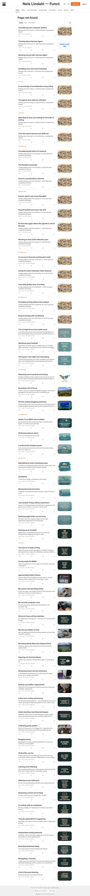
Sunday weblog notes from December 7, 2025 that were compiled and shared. (35, 288)
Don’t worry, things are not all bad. (28, 435)
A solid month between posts (30, 445)
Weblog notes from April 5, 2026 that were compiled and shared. (35, 137)
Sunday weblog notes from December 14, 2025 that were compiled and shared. (35, 274)
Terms (48, 887)
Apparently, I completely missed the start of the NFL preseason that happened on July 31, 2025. (34, 533)
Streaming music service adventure (32, 671)
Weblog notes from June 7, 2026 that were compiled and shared (35, 72)
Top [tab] (26, 22)
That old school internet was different (33, 134)
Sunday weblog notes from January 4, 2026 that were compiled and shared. (34, 243)
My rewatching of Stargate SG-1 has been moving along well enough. (36, 619)
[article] (45, 32)
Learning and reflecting (27, 767)
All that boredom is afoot (28, 433)
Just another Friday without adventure (33, 503)
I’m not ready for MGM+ (27, 561)
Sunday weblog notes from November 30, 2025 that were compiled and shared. (35, 305)
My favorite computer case (29, 602)
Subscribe (75, 4)
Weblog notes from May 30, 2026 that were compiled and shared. (35, 103)
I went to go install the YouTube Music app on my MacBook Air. (36, 660)
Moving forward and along (29, 489)
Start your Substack (41, 891)
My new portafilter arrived (28, 630)
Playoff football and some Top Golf (32, 210)
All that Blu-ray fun (25, 753)
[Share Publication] (68, 4)
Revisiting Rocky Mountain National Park (34, 644)
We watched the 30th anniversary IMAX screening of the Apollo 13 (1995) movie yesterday (35, 423)
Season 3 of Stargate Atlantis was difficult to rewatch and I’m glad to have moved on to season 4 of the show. (36, 506)
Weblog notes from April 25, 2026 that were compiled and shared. (36, 123)
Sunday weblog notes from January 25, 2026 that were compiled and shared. (34, 199)
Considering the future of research (32, 151)
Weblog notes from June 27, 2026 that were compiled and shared (35, 31)
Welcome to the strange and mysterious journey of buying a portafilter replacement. (36, 688)
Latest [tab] (21, 22)
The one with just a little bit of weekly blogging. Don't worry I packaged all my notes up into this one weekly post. (36, 391)
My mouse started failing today (30, 589)
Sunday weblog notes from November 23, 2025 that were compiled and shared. (35, 319)
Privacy (44, 887)
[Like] (19, 36)
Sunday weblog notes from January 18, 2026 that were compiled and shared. (34, 213)
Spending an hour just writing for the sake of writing (36, 119)
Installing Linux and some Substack (32, 69)
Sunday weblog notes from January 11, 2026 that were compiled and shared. (34, 229)
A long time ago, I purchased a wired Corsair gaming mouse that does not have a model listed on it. (36, 592)
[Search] (64, 4)
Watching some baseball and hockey (33, 374)
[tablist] (27, 22)
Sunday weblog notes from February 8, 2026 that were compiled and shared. (35, 168)
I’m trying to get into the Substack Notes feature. (33, 849)
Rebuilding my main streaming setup (33, 463)
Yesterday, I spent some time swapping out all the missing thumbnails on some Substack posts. (35, 836)
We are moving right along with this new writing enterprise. (36, 783)
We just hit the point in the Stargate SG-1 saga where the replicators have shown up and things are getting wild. (35, 729)
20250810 (22, 477)
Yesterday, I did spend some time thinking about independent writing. (36, 822)
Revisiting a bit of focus (27, 388)
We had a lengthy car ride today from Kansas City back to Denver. (35, 808)
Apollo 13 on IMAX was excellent (31, 419)
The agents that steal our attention (32, 100)
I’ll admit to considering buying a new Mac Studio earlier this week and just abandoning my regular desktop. (36, 466)
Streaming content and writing (30, 793)
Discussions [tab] (31, 22)
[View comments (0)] (31, 36)
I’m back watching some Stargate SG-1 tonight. (32, 795)
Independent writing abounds (30, 833)
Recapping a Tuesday (27, 859)
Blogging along (24, 739)
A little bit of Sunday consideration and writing (32, 479)
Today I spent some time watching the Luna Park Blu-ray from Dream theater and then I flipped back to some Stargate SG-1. (36, 756)
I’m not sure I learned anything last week (34, 257)
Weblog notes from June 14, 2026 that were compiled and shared (35, 58)
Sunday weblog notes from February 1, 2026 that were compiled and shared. (35, 182)
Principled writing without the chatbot (33, 302)
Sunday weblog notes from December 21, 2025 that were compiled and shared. (35, 260)
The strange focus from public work (32, 329)
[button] (17, 10)
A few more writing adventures (30, 698)
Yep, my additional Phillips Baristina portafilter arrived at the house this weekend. (36, 633)
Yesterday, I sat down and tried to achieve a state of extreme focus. (36, 492)
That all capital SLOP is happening (32, 819)
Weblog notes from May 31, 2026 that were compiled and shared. (35, 89)
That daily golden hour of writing (31, 285)
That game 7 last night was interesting (33, 357)
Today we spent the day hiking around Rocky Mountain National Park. (35, 647)
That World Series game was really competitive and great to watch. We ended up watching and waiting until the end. (36, 360)
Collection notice (55, 887)
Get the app (52, 891)
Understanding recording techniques (33, 712)
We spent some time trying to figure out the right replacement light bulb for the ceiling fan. (33, 520)
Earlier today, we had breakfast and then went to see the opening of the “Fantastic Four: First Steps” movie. (35, 578)
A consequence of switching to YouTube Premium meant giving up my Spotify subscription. (35, 674)
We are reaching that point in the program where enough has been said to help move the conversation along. (36, 770)
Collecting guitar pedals (28, 726)
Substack (38, 894)
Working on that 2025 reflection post (33, 240)
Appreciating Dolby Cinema (29, 575)
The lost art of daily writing (29, 548)
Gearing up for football (27, 530)
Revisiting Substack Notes (28, 846)
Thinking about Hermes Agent (30, 41)
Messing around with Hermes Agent (32, 55)
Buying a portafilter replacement (31, 685)
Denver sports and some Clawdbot (32, 196)
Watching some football (28, 343)
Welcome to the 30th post (28, 780)
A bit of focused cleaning (28, 872)
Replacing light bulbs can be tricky (32, 516)
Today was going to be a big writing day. (30, 875)
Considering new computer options (32, 28)
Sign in (84, 4)
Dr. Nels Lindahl (27, 34)
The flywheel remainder (27, 165)
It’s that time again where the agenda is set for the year (36, 225)
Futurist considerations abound (31, 179)
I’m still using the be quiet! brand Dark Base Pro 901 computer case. (34, 606)
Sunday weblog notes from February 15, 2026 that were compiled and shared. (35, 154)
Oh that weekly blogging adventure (32, 402)
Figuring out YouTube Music (29, 657)
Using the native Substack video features (34, 271)
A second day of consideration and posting (35, 86)
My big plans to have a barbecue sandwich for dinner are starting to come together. (35, 742)
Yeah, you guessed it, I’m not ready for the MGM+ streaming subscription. (36, 564)
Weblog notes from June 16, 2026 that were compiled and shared (35, 44)
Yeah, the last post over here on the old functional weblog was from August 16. (35, 449)
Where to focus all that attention (31, 616)
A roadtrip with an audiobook (30, 805)
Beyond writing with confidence (31, 316)
